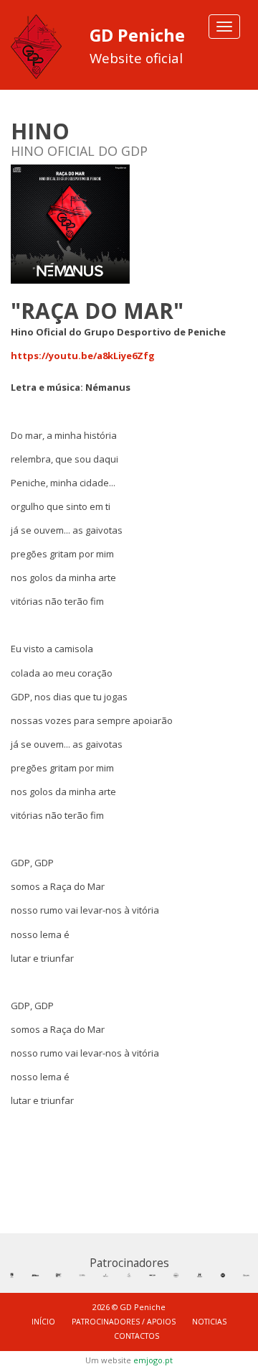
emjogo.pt (153, 1360)
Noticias (209, 1322)
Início (43, 1322)
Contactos (136, 1336)
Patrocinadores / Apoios (124, 1322)
